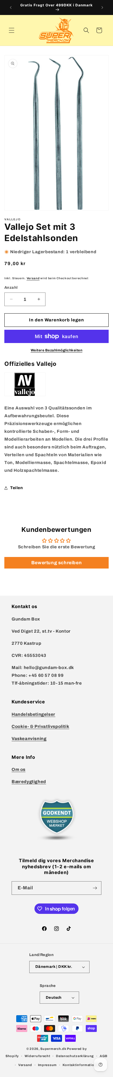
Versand (33, 278)
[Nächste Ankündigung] (102, 7)
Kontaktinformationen (82, 1065)
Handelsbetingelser (33, 714)
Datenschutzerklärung (75, 1056)
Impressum (47, 1065)
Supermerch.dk (53, 1048)
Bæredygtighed (29, 781)
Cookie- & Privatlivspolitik (40, 726)
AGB (103, 1056)
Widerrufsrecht (37, 1056)
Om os (18, 769)
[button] (11, 30)
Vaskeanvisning (29, 738)
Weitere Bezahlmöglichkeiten (57, 350)
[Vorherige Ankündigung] (10, 7)
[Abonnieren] (94, 888)
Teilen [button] (16, 488)
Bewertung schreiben (56, 562)
